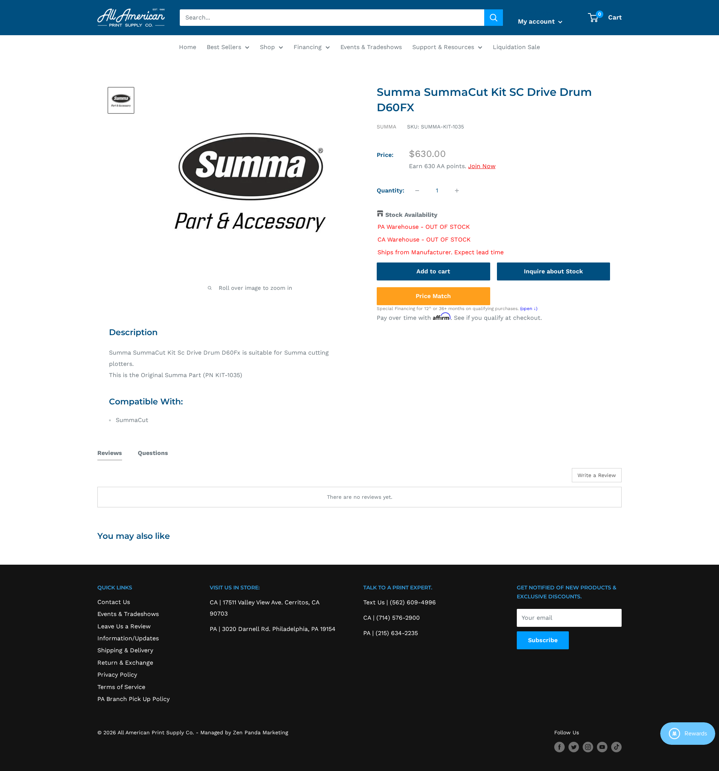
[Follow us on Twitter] (573, 747)
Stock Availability (411, 214)
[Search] (493, 17)
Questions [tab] (153, 452)
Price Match (433, 295)
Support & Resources (443, 47)
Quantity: (390, 190)
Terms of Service (121, 686)
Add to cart (433, 270)
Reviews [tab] (109, 452)
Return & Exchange (125, 662)
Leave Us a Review (124, 626)
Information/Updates (128, 638)
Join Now (481, 166)
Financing (308, 47)
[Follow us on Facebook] (559, 747)
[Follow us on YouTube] (602, 747)
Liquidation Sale (516, 47)
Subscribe (543, 640)
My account (537, 21)
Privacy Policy (117, 674)
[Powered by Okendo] (131, 477)
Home (187, 47)
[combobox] (332, 17)
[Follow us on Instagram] (588, 747)
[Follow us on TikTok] (616, 747)
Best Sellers (224, 47)
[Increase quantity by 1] (457, 190)
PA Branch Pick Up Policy (133, 698)
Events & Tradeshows (371, 47)
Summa (386, 127)
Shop (267, 47)
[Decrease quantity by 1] (417, 190)
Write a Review (596, 475)
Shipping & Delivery (125, 650)
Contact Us (113, 601)
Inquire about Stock (553, 270)
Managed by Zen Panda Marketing (244, 732)
